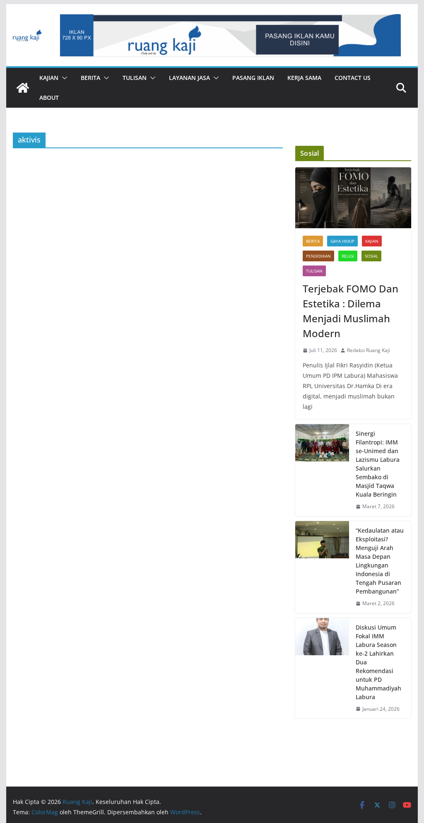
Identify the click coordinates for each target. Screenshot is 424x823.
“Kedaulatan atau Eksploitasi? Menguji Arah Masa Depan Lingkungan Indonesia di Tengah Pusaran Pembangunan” (380, 560)
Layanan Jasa (189, 78)
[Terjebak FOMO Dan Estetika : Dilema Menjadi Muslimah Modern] (353, 197)
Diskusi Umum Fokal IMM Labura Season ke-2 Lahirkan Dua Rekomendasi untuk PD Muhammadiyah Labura (378, 662)
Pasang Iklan (253, 78)
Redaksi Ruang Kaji (368, 350)
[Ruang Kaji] (23, 88)
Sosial (371, 256)
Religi (348, 256)
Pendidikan (318, 256)
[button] (62, 78)
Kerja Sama (304, 78)
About (49, 97)
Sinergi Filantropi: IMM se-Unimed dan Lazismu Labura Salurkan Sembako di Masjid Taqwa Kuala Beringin (378, 464)
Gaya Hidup (342, 241)
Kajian (48, 78)
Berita (90, 78)
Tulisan (135, 78)
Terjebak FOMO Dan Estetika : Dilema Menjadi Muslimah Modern (350, 311)
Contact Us (353, 78)
